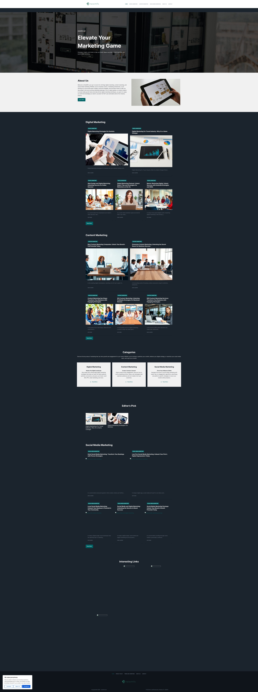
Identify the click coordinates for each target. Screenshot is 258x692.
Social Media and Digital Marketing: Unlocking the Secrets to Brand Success (128, 508)
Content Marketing (143, 4)
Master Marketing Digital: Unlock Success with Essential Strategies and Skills (158, 185)
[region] (17, 682)
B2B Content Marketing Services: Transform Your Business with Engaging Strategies (158, 300)
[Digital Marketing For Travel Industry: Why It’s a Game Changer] (151, 151)
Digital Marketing (133, 4)
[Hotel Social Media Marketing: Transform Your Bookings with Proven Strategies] (107, 474)
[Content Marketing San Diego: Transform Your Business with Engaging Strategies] (99, 314)
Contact (170, 4)
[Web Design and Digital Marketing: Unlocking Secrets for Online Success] (99, 199)
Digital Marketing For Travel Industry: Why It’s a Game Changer (94, 427)
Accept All (26, 686)
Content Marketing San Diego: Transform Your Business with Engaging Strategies (97, 300)
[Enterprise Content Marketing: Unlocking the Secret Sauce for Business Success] (151, 264)
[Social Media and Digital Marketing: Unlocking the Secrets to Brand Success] (129, 522)
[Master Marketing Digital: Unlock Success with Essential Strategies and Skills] (158, 199)
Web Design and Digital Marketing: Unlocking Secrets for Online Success (99, 185)
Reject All (18, 686)
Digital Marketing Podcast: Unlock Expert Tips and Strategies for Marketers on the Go (128, 185)
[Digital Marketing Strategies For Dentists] (107, 149)
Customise (8, 686)
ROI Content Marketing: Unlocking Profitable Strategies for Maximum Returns (128, 300)
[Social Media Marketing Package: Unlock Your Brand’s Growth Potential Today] (158, 522)
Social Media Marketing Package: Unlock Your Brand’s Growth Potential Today (158, 508)
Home (126, 4)
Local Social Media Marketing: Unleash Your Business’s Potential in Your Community (99, 508)
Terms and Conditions (129, 673)
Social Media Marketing (155, 4)
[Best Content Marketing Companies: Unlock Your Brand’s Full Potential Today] (107, 264)
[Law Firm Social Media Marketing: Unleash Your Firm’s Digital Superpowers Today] (151, 474)
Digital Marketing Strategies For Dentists (101, 131)
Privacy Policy (119, 673)
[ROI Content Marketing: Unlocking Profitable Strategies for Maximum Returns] (129, 314)
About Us (164, 4)
